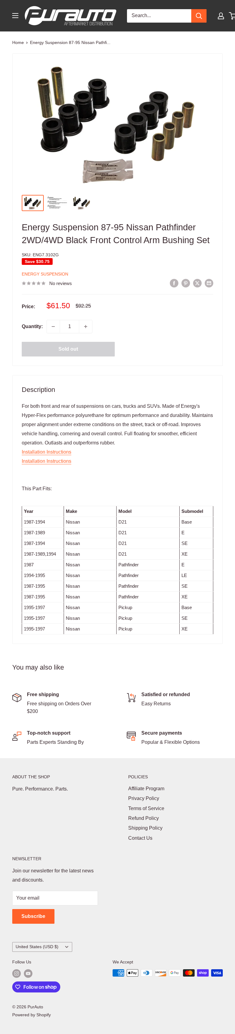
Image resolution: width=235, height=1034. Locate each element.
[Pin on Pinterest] (185, 283)
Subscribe (33, 916)
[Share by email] (209, 283)
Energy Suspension (45, 274)
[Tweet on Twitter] (197, 283)
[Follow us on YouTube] (28, 973)
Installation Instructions (46, 452)
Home (18, 42)
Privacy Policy (143, 798)
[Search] (199, 16)
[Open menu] (15, 15)
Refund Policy (143, 818)
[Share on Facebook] (174, 283)
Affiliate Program (146, 788)
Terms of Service (146, 808)
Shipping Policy (145, 828)
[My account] (221, 16)
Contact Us (140, 838)
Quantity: (32, 326)
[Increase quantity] (85, 326)
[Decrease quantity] (53, 326)
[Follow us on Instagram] (16, 973)
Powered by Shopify (31, 1014)
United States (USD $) (37, 946)
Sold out (68, 349)
